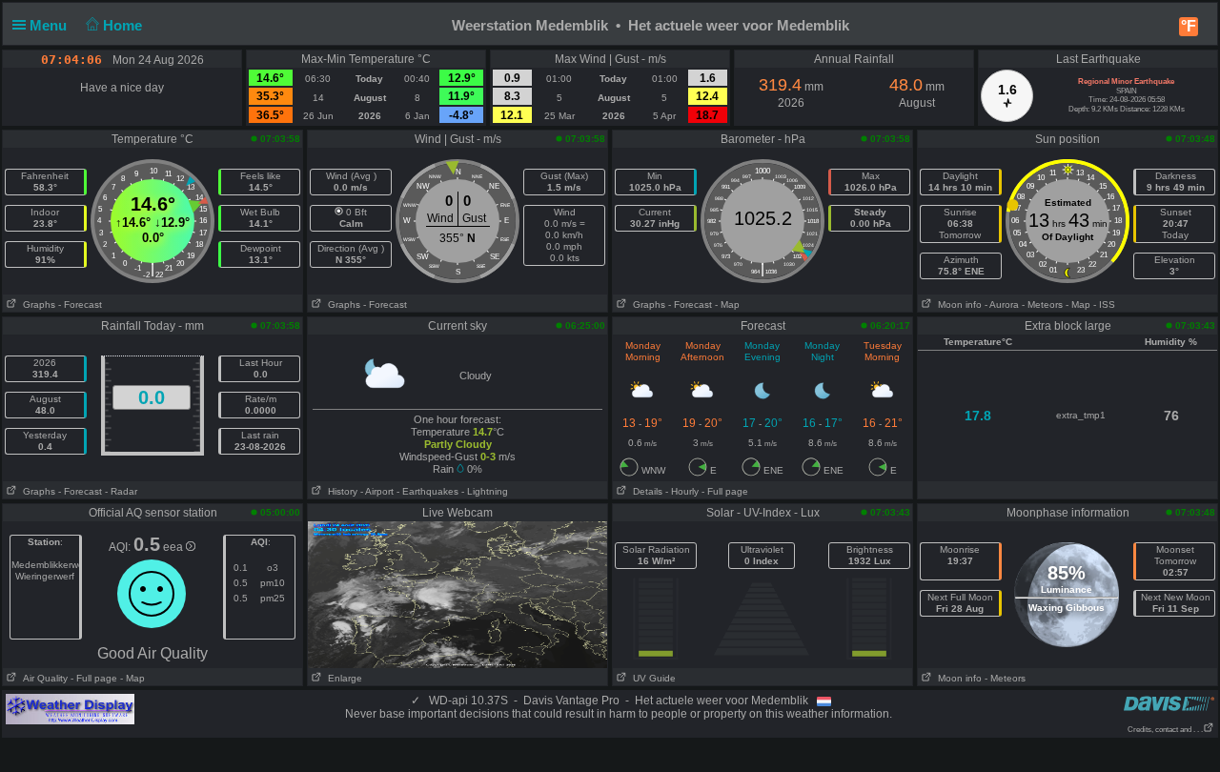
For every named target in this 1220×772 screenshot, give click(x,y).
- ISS (1104, 304)
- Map (727, 304)
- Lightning (484, 491)
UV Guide (651, 678)
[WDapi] (70, 708)
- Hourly (682, 491)
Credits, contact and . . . (1165, 729)
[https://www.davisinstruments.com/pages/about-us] (1169, 703)
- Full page (725, 491)
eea (174, 547)
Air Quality (42, 678)
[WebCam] (457, 593)
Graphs (36, 304)
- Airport (377, 491)
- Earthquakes (427, 491)
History (339, 491)
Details (644, 491)
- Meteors (1042, 304)
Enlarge (342, 678)
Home (124, 25)
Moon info (957, 304)
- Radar (121, 491)
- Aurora (1002, 304)
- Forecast (80, 304)
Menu (50, 25)
